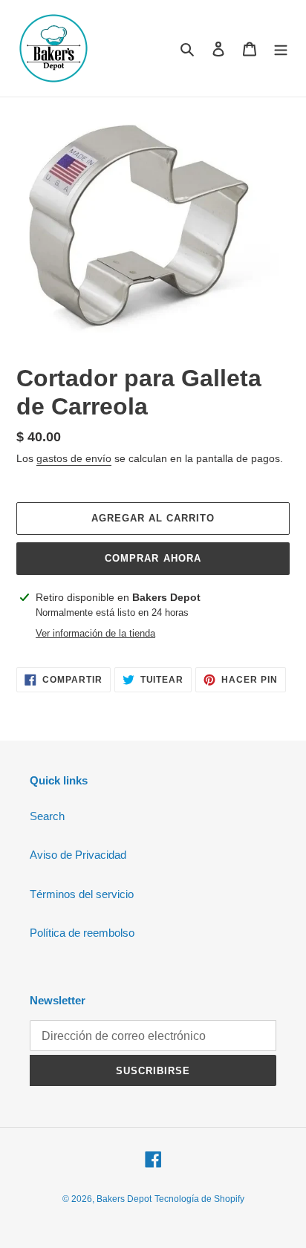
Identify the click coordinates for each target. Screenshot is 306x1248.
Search (47, 816)
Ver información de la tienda (95, 633)
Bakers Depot (124, 1199)
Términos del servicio (82, 894)
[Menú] (280, 49)
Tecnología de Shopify (199, 1199)
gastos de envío (73, 458)
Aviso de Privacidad (78, 854)
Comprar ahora (153, 558)
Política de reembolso (82, 932)
